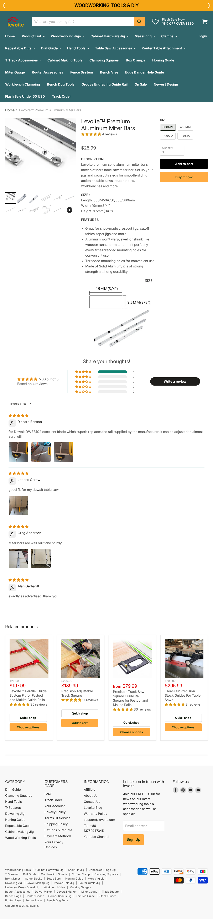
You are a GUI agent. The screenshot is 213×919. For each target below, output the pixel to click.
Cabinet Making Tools (64, 60)
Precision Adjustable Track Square (77, 693)
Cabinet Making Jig (19, 832)
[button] (91, 134)
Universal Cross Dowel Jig (22, 887)
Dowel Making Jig (37, 883)
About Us (90, 796)
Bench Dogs (13, 896)
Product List (32, 36)
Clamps (167, 36)
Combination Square (54, 874)
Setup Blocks (33, 878)
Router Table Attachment (162, 48)
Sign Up (133, 839)
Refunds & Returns (58, 830)
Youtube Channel (96, 837)
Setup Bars (54, 878)
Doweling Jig (15, 814)
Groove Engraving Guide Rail (105, 84)
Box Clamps (135, 60)
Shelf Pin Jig (76, 869)
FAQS (48, 794)
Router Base (13, 900)
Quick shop (28, 717)
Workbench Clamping (22, 84)
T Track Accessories (22, 60)
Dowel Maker (43, 891)
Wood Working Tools (20, 838)
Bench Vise (109, 72)
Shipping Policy (56, 824)
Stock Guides (107, 896)
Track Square (110, 891)
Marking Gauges (80, 887)
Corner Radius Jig (59, 896)
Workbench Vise (54, 887)
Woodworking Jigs (66, 36)
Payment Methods (58, 836)
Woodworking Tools (18, 869)
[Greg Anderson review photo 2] (41, 559)
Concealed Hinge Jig (102, 869)
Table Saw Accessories (114, 48)
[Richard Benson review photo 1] (18, 452)
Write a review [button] (175, 381)
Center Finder (35, 896)
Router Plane (34, 900)
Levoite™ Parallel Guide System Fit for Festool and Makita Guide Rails (28, 695)
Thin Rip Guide (85, 896)
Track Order (61, 96)
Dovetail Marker (67, 891)
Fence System (81, 72)
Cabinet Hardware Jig (108, 36)
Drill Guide (49, 48)
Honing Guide (163, 60)
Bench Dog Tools (60, 84)
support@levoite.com (100, 820)
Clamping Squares (104, 60)
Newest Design (166, 84)
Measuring (143, 36)
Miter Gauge (15, 72)
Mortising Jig (96, 878)
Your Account (55, 806)
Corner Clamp (81, 874)
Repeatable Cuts (18, 48)
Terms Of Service (58, 818)
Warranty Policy (95, 814)
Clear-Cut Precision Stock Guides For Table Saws (183, 695)
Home (10, 36)
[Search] (139, 21)
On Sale (141, 84)
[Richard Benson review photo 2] (41, 452)
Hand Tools (76, 48)
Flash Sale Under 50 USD (25, 96)
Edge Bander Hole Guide (144, 72)
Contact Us (92, 802)
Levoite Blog (93, 808)
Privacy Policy (55, 812)
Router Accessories (47, 72)
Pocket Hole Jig (64, 883)
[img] (18, 415)
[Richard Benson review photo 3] (63, 452)
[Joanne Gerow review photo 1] (18, 505)
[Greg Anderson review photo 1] (18, 559)
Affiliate (89, 790)
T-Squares (13, 808)
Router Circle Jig (89, 883)
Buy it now (184, 177)
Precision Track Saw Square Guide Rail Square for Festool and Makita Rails (130, 698)
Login (203, 36)
